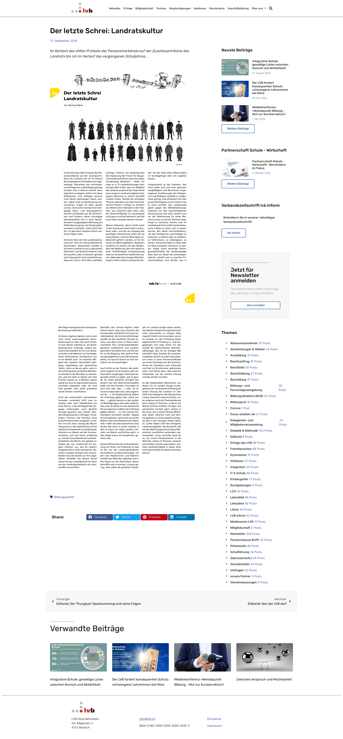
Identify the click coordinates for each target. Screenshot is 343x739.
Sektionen (200, 8)
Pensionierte (217, 8)
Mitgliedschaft (144, 8)
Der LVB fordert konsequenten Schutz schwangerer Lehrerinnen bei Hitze (270, 88)
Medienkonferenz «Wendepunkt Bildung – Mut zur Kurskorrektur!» (269, 110)
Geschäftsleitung (238, 8)
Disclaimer (214, 719)
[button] (270, 8)
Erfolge (127, 8)
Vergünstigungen (180, 8)
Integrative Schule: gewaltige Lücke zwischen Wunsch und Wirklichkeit (270, 64)
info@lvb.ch (147, 719)
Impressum (214, 725)
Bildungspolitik (64, 497)
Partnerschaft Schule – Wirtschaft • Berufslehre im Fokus (269, 165)
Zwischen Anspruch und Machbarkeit (264, 679)
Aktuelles (114, 8)
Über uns (257, 8)
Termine (161, 8)
